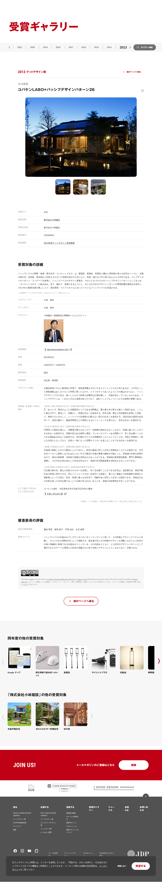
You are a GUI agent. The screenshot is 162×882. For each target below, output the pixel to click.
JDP (31, 579)
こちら (25, 584)
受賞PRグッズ (71, 823)
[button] (62, 187)
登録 (133, 765)
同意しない (122, 866)
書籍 (14, 830)
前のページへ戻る (134, 72)
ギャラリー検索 (147, 47)
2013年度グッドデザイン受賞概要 (59, 243)
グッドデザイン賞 (19, 819)
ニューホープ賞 (46, 829)
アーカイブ (17, 826)
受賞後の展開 (71, 813)
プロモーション (71, 826)
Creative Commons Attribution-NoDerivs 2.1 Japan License (67, 579)
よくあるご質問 (46, 832)
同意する (141, 866)
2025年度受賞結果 (19, 823)
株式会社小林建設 (52, 220)
